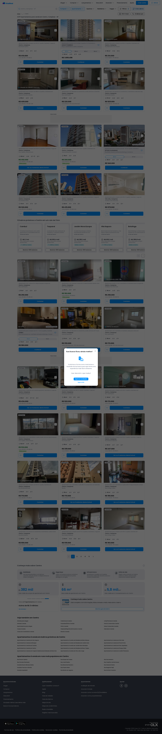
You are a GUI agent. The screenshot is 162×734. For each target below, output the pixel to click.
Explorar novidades (81, 379)
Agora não (81, 382)
